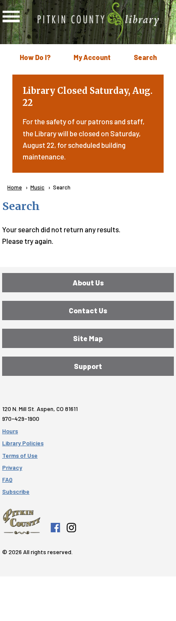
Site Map (88, 338)
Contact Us (88, 310)
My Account (92, 57)
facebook (55, 527)
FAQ (7, 479)
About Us (88, 282)
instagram (71, 527)
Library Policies (23, 443)
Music (37, 187)
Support (88, 366)
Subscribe (15, 491)
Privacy (12, 467)
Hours (10, 431)
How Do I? (35, 57)
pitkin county (21, 521)
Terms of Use (20, 455)
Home (14, 187)
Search (145, 57)
